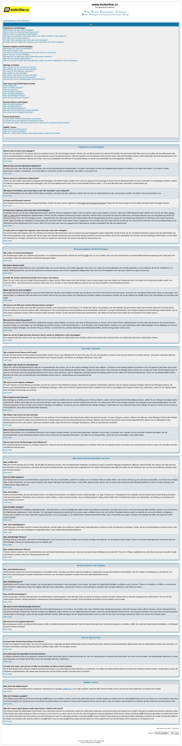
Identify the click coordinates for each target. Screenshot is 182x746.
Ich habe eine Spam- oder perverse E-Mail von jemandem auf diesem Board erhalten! (37, 123)
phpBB (87, 741)
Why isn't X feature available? (15, 131)
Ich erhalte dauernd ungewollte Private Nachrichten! (24, 121)
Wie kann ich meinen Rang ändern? (17, 59)
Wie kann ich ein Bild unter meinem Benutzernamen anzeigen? (28, 57)
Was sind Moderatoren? (13, 106)
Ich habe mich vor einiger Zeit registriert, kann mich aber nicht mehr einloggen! (34, 42)
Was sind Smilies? (11, 90)
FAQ (88, 12)
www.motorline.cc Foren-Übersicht (16, 21)
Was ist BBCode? (10, 86)
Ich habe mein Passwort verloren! (16, 38)
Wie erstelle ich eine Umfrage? (15, 73)
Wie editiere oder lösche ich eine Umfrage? (20, 75)
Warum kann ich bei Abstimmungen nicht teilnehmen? (24, 79)
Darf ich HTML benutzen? (13, 88)
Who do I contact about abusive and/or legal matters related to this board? (32, 133)
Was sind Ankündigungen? (14, 94)
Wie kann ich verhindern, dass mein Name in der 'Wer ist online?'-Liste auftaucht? (35, 36)
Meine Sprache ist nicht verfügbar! (17, 55)
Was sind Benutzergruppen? (15, 108)
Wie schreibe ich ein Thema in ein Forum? (20, 67)
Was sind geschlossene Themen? (17, 98)
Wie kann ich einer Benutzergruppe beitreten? (21, 110)
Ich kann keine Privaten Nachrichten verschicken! (23, 119)
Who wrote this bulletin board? (15, 129)
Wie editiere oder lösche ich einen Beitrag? (20, 69)
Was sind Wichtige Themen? (15, 96)
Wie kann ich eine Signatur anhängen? (19, 71)
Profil (85, 15)
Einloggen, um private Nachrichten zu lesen (106, 15)
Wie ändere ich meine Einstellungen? (18, 49)
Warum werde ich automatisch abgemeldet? (21, 34)
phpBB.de (98, 742)
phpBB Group (67, 689)
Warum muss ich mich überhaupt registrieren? (21, 32)
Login (127, 15)
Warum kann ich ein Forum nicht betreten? (20, 77)
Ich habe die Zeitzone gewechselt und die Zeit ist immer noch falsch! (30, 53)
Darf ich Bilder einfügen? (13, 92)
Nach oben (8, 161)
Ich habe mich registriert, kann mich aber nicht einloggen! (26, 40)
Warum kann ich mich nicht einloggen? (19, 30)
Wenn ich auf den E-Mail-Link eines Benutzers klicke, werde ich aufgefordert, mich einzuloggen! (40, 61)
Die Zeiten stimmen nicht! (13, 51)
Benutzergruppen (108, 12)
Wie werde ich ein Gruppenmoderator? (19, 112)
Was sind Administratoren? (14, 104)
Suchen (96, 12)
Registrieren (122, 12)
